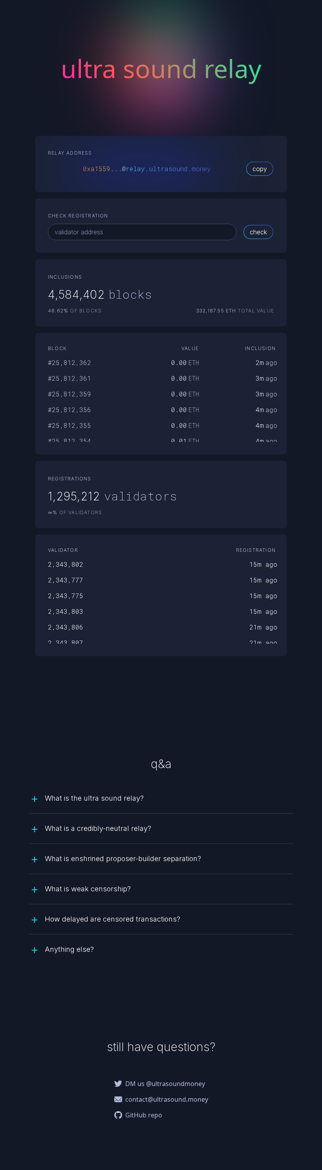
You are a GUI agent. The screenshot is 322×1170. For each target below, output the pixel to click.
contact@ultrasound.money (166, 1099)
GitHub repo (143, 1115)
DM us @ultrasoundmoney (165, 1083)
